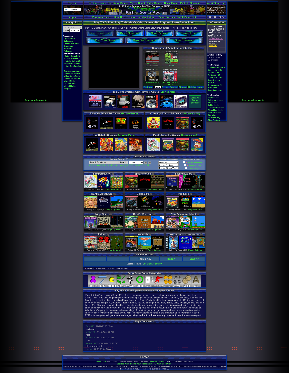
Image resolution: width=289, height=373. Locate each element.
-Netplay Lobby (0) (72, 61)
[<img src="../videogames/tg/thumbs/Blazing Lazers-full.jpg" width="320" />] (172, 187)
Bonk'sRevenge (142, 214)
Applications (69, 38)
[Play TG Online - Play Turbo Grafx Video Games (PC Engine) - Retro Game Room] (145, 14)
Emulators (68, 46)
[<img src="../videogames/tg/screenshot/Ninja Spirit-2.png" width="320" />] (116, 228)
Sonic (210, 102)
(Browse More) (168, 91)
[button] (72, 9)
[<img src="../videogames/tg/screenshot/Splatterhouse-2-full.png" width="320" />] (157, 187)
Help (224, 3)
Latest (157, 87)
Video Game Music (72, 74)
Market (184, 3)
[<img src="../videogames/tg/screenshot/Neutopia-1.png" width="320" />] (144, 248)
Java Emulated (195, 166)
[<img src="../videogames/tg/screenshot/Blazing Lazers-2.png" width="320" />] (198, 187)
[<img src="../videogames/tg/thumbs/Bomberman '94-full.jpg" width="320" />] (90, 187)
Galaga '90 (143, 193)
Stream (183, 87)
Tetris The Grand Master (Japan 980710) (198, 67)
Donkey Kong (214, 118)
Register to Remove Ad (36, 100)
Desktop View (123, 364)
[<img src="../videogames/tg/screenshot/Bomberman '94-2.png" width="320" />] (116, 187)
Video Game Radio (72, 76)
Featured (148, 87)
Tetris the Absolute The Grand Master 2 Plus (178, 67)
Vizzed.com (99, 3)
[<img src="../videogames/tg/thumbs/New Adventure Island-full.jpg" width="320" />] (172, 228)
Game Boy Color (215, 77)
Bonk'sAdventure (101, 193)
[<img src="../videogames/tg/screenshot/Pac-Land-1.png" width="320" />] (185, 207)
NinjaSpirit (101, 214)
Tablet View (147, 364)
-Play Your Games (72, 64)
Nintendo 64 (213, 72)
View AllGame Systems (195, 100)
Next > (171, 258)
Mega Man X (158, 84)
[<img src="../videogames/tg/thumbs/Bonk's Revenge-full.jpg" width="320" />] (131, 228)
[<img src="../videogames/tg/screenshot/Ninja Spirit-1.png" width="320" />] (103, 228)
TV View (157, 364)
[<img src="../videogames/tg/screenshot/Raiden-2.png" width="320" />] (116, 248)
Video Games (154, 3)
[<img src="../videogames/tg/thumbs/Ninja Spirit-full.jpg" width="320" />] (90, 228)
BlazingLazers (183, 173)
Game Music (171, 3)
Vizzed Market (70, 86)
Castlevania (213, 107)
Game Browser (166, 17)
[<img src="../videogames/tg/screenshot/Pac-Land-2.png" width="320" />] (198, 207)
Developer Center (71, 43)
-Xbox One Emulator (73, 66)
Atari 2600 (212, 87)
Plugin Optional (114, 189)
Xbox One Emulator (125, 17)
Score (165, 87)
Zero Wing (158, 66)
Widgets (67, 89)
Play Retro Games (118, 3)
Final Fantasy (214, 120)
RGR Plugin (195, 169)
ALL (149, 165)
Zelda (210, 105)
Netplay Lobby (146, 17)
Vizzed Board (137, 3)
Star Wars (212, 115)
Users (217, 3)
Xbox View (166, 364)
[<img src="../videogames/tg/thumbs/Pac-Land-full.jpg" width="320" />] (172, 207)
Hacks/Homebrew (195, 162)
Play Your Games (102, 17)
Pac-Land (183, 193)
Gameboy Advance (216, 67)
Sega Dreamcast (215, 90)
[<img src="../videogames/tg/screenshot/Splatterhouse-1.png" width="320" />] (144, 187)
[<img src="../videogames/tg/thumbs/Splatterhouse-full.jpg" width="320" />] (131, 187)
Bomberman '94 (102, 173)
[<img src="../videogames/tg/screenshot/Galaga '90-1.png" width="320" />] (144, 207)
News (200, 87)
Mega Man (212, 110)
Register (72, 3)
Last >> (194, 258)
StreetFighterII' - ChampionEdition (184, 234)
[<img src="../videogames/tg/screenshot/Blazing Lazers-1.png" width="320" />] (185, 187)
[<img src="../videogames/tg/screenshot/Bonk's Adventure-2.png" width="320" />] (116, 207)
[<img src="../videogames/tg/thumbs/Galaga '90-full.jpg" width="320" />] (131, 207)
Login (72, 17)
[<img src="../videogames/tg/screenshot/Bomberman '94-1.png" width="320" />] (103, 187)
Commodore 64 (215, 85)
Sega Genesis (214, 80)
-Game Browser (71, 59)
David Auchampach (157, 361)
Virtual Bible (69, 81)
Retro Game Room (72, 53)
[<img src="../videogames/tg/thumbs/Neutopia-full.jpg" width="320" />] (131, 248)
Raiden (102, 234)
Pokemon (68, 51)
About (210, 3)
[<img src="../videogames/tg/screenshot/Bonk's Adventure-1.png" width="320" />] (103, 207)
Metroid (211, 113)
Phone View (135, 364)
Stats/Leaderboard (72, 71)
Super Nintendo (215, 70)
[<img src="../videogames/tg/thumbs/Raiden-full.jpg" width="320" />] (90, 248)
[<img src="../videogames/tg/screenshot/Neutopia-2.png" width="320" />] (157, 248)
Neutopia (142, 234)
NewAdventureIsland (183, 214)
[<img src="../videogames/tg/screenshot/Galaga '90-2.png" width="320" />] (157, 207)
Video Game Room (72, 79)
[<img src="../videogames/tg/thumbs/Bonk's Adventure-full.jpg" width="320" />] (90, 207)
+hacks (216, 97)
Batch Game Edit (186, 17)
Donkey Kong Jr (197, 84)
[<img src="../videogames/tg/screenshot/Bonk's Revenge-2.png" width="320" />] (157, 228)
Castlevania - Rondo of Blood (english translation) (178, 86)
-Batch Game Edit (72, 56)
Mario (210, 97)
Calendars (68, 41)
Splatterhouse (142, 173)
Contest (174, 87)
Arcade (211, 82)
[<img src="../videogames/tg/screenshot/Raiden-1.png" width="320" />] (103, 248)
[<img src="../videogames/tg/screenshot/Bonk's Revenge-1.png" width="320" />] (144, 228)
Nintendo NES (214, 75)
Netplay (192, 87)
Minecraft (195, 3)
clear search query (153, 264)
